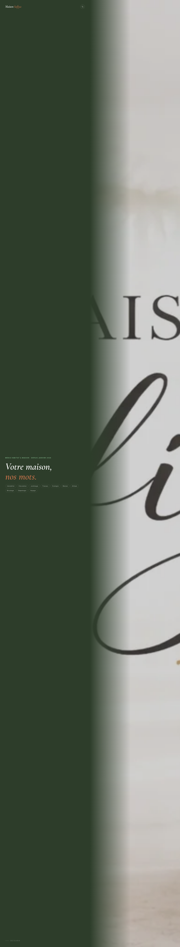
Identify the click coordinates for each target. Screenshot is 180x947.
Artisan (74, 486)
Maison (13, 7)
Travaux (45, 486)
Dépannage (22, 490)
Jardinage (34, 486)
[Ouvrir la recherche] (83, 7)
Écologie (55, 486)
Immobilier (10, 486)
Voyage (33, 490)
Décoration (22, 486)
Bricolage (10, 490)
